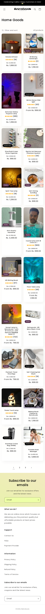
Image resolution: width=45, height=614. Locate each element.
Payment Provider (11, 546)
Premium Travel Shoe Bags (11, 373)
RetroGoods (25, 609)
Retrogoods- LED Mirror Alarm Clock (33, 328)
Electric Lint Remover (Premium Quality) (33, 152)
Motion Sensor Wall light (34, 101)
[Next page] (31, 467)
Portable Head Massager (33, 450)
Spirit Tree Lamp (11, 191)
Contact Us (9, 536)
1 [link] (13, 467)
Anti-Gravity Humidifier (11, 231)
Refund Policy (10, 569)
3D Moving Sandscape (33, 57)
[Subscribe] (38, 500)
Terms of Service (11, 574)
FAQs (6, 541)
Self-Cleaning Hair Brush (33, 373)
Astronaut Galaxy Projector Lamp (11, 112)
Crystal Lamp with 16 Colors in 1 (33, 241)
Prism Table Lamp (33, 287)
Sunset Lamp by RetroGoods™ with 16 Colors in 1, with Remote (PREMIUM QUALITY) (11, 331)
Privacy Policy (10, 559)
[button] (4, 9)
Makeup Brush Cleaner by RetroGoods (33, 413)
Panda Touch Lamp (12, 410)
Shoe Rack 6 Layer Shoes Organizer (11, 152)
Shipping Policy (10, 564)
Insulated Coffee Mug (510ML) (11, 444)
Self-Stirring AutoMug (33, 192)
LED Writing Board (11, 280)
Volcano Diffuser (11, 57)
